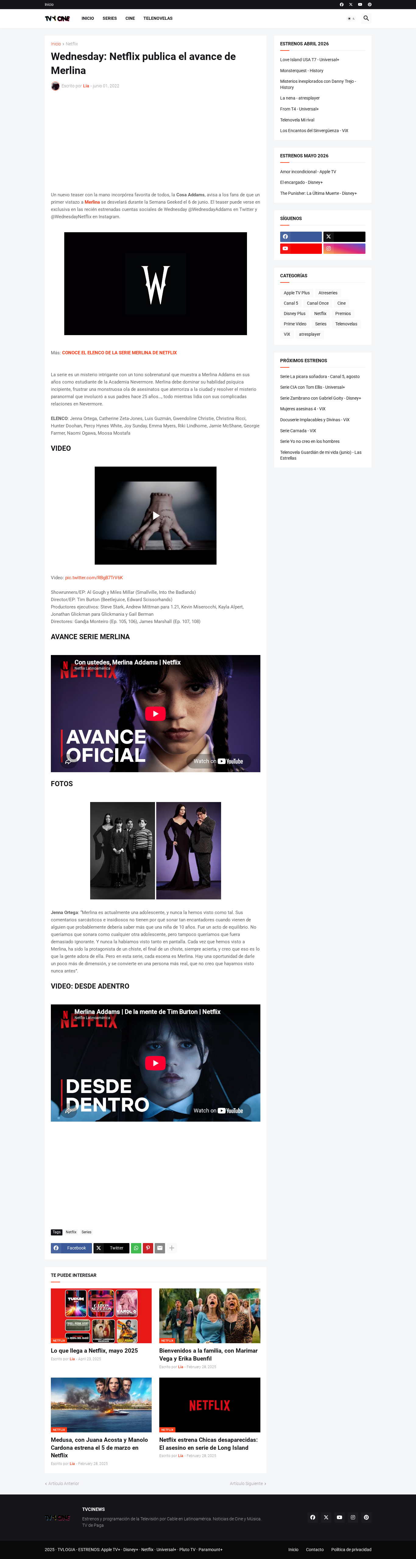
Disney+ (130, 1549)
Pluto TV (187, 1549)
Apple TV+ (110, 1549)
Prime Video (295, 323)
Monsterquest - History (301, 70)
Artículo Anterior (63, 1483)
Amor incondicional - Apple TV (308, 171)
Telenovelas (158, 18)
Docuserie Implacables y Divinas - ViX (315, 419)
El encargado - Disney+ (301, 182)
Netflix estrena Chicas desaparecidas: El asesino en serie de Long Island (208, 1443)
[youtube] (360, 4)
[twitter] (351, 4)
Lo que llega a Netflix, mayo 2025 (94, 1350)
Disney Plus (294, 313)
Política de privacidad (351, 1549)
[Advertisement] (155, 141)
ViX (287, 334)
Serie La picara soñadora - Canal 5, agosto (320, 376)
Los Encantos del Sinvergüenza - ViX (314, 130)
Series (110, 18)
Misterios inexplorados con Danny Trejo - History (318, 84)
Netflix (72, 44)
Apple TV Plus (297, 292)
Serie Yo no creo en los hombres (310, 441)
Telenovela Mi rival (297, 119)
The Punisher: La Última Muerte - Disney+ (318, 193)
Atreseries (328, 292)
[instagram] (344, 248)
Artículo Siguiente (246, 1483)
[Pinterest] (148, 1248)
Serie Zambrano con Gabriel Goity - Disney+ (320, 398)
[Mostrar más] (172, 1248)
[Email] (160, 1248)
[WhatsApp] (136, 1248)
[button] (351, 19)
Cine (130, 18)
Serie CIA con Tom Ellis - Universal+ (312, 387)
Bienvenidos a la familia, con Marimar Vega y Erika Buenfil (208, 1354)
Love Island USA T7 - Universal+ (309, 59)
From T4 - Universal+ (299, 109)
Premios (343, 313)
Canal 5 (291, 303)
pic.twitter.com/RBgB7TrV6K (94, 577)
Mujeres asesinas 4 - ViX (303, 408)
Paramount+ (211, 1549)
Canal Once (318, 303)
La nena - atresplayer (300, 98)
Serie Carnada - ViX (298, 430)
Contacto (315, 1549)
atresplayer (309, 334)
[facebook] (342, 4)
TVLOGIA (66, 1549)
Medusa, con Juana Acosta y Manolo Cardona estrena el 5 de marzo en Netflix (99, 1447)
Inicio (49, 4)
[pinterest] (370, 4)
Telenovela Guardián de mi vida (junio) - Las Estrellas (320, 455)
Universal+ (166, 1549)
